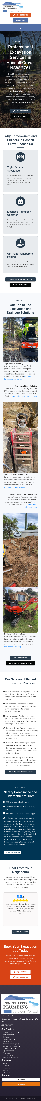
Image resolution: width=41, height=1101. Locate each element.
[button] (5, 909)
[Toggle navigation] (20, 27)
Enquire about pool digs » (13, 647)
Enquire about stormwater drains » (24, 396)
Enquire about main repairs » (14, 487)
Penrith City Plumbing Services (22, 1098)
